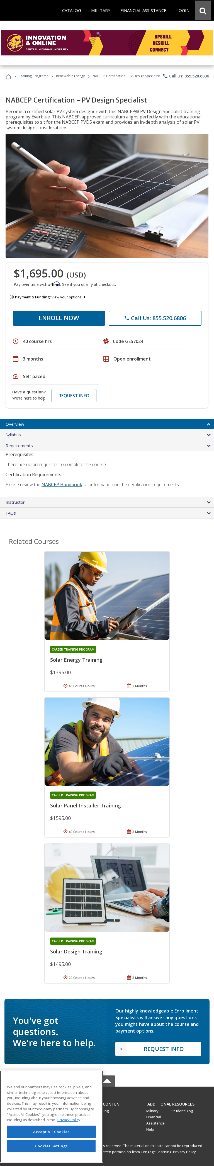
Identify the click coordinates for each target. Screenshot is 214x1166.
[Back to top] (107, 1102)
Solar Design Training (76, 951)
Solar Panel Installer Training (85, 805)
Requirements (19, 445)
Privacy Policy (184, 1151)
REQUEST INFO (74, 396)
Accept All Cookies (51, 1131)
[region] (51, 1116)
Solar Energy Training (76, 659)
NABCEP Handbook (62, 484)
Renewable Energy (70, 76)
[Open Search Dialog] (203, 10)
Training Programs (33, 76)
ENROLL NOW (59, 317)
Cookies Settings (51, 1145)
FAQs (11, 513)
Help (150, 1129)
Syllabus (13, 434)
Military (152, 1110)
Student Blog (182, 1110)
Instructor (15, 502)
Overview (15, 424)
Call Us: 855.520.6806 (185, 76)
